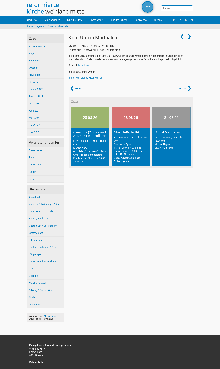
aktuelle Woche (37, 46)
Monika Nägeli (51, 316)
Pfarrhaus (94, 50)
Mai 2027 (34, 117)
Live (31, 268)
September (35, 60)
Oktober (33, 67)
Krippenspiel (35, 254)
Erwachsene (96, 20)
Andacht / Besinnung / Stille (44, 204)
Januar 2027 (36, 89)
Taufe (32, 297)
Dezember (34, 82)
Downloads (141, 20)
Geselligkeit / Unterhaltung (43, 225)
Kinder (32, 171)
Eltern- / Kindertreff (39, 218)
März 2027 (34, 103)
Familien (33, 157)
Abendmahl (35, 197)
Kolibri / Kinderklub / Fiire (42, 247)
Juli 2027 (34, 132)
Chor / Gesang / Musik (41, 211)
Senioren (33, 179)
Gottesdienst (36, 233)
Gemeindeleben (52, 20)
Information (35, 240)
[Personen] (186, 20)
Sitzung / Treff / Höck (40, 290)
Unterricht (34, 304)
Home (30, 26)
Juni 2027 (34, 125)
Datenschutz (36, 362)
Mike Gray (83, 65)
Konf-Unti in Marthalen (58, 26)
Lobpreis (33, 275)
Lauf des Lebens (118, 20)
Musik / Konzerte (38, 283)
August (33, 53)
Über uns (32, 20)
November (34, 74)
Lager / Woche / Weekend (42, 261)
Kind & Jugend (75, 20)
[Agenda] (180, 20)
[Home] (192, 20)
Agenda (158, 20)
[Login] (174, 20)
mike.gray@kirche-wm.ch (82, 71)
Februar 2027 (36, 96)
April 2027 (34, 110)
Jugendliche (35, 164)
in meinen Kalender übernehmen (86, 77)
